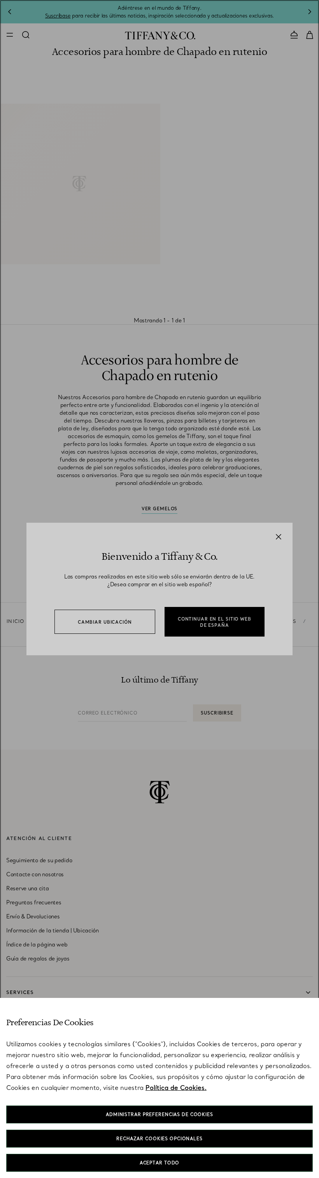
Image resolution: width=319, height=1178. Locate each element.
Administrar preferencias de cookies (159, 1114)
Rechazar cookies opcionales (159, 1138)
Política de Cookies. (176, 1087)
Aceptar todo (160, 1163)
